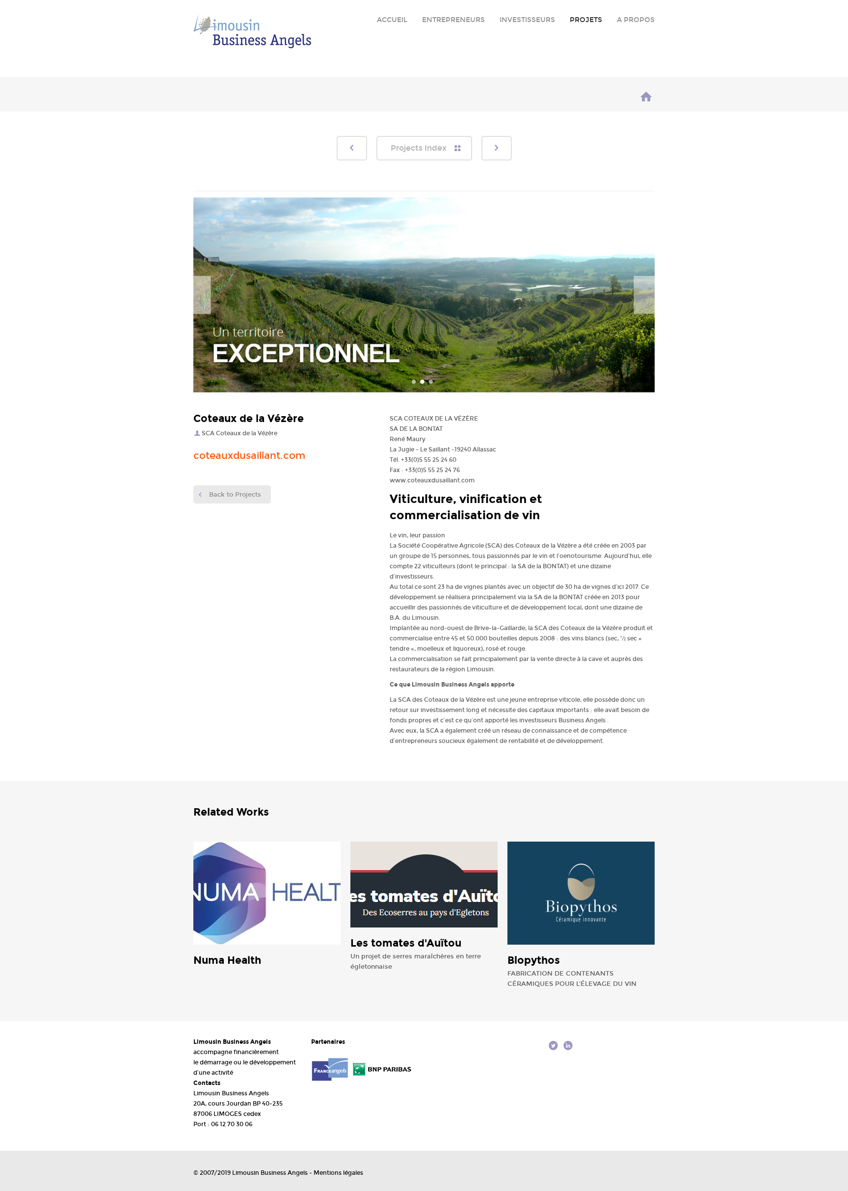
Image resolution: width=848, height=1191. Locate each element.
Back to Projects (235, 495)
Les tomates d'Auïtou (405, 943)
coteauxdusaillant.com (249, 455)
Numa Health (227, 960)
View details (279, 895)
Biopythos (533, 960)
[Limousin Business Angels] (646, 98)
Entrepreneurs (453, 20)
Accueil (392, 20)
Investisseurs (527, 20)
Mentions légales (338, 1172)
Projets (586, 20)
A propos (636, 20)
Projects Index (419, 148)
